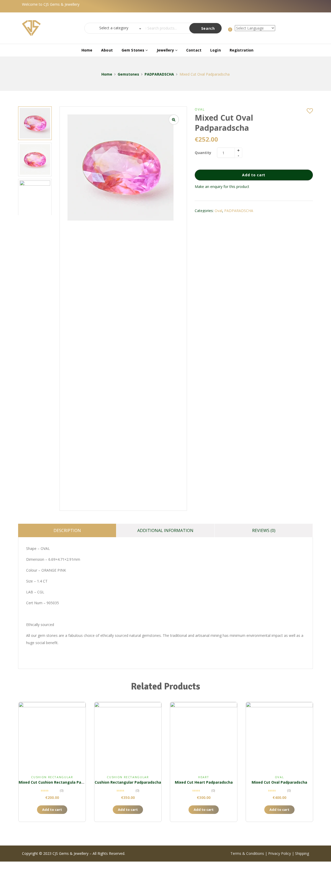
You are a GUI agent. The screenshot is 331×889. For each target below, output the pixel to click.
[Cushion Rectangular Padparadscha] (127, 735)
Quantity (203, 152)
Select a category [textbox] (113, 27)
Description (67, 530)
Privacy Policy (279, 853)
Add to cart (253, 174)
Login (215, 50)
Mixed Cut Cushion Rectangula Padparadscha (61, 782)
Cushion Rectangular (52, 777)
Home (87, 50)
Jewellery (166, 50)
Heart (203, 777)
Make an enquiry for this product (222, 186)
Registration (242, 50)
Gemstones (128, 74)
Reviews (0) (263, 530)
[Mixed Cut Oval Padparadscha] (279, 735)
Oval (200, 109)
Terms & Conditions (247, 853)
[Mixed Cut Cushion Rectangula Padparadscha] (52, 735)
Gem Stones (134, 50)
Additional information (165, 530)
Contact (193, 50)
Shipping (302, 853)
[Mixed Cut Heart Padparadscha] (203, 735)
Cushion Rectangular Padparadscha (128, 782)
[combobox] (114, 28)
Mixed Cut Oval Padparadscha (279, 782)
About (107, 50)
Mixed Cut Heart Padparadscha (204, 782)
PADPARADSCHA (159, 74)
